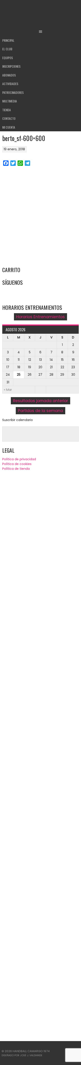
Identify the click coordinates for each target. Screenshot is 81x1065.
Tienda (6, 109)
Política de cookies (17, 464)
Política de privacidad (19, 459)
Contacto (9, 118)
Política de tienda (16, 468)
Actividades (10, 83)
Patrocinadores (13, 92)
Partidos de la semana (40, 410)
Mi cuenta (8, 127)
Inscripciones (11, 66)
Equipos (7, 57)
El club (7, 48)
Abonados (9, 75)
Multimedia (9, 101)
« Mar (8, 389)
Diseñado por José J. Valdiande (22, 1055)
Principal (8, 40)
